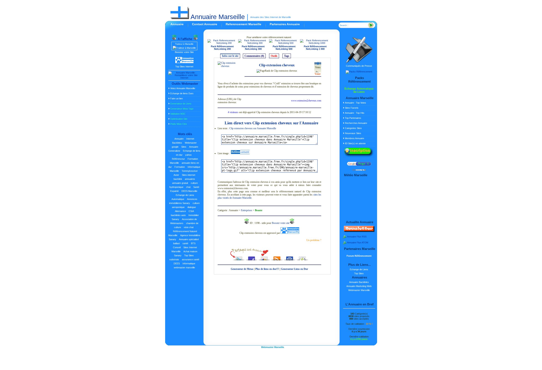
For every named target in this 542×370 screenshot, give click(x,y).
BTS (193, 243)
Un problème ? (313, 240)
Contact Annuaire (204, 24)
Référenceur (178, 159)
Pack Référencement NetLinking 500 (284, 47)
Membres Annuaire (354, 138)
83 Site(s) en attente (355, 143)
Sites (183, 147)
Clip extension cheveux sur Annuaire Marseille (252, 128)
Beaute (258, 210)
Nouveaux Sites (353, 133)
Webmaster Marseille (359, 290)
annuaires (190, 179)
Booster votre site (280, 223)
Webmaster (191, 142)
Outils (274, 55)
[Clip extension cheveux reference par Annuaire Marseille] (230, 66)
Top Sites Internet (184, 66)
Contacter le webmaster (289, 257)
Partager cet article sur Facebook (251, 257)
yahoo (188, 155)
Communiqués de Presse (359, 66)
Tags (286, 55)
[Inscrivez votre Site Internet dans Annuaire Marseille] (359, 157)
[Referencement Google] (359, 165)
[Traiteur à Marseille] (184, 48)
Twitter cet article (238, 257)
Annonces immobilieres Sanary (183, 201)
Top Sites (189, 255)
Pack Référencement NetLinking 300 (253, 47)
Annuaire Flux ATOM (357, 242)
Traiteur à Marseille (184, 44)
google (175, 147)
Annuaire (177, 24)
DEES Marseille (189, 191)
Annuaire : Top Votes (355, 102)
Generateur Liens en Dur (294, 268)
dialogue (191, 207)
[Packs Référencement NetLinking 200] (222, 43)
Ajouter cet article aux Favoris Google (264, 257)
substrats (174, 259)
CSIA (191, 211)
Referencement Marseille (243, 24)
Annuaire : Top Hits (354, 113)
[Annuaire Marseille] (240, 153)
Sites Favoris (351, 108)
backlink (178, 179)
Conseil (177, 247)
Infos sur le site (230, 55)
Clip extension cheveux (277, 65)
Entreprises (246, 210)
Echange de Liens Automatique (182, 197)
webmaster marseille (184, 267)
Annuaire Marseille (217, 17)
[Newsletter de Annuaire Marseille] (359, 231)
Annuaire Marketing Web (359, 286)
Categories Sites (353, 128)
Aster (176, 175)
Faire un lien (176, 98)
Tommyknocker (190, 171)
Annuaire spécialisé (189, 239)
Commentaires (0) (254, 55)
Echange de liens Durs (182, 93)
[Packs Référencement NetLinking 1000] (315, 43)
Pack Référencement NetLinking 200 (222, 47)
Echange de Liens (359, 269)
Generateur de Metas (242, 268)
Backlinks (177, 142)
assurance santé (190, 259)
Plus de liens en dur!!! (267, 268)
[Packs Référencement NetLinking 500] (284, 43)
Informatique (189, 263)
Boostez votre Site (184, 52)
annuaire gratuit (180, 183)
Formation (179, 167)
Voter (318, 73)
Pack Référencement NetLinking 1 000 (315, 47)
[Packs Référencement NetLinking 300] (253, 43)
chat (188, 187)
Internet (190, 138)
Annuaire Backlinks (359, 282)
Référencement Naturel (302, 257)
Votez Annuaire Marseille (182, 88)
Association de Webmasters (183, 221)
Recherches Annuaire (356, 123)
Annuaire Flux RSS (356, 236)
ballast (176, 243)
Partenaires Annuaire (285, 24)
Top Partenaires (353, 118)
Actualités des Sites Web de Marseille (277, 257)
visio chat (189, 227)
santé (185, 243)
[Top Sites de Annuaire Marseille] (184, 62)
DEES (177, 263)
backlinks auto (178, 215)
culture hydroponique (183, 185)
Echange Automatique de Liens (358, 90)
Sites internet (188, 175)
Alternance (180, 211)
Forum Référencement (359, 256)
